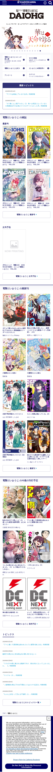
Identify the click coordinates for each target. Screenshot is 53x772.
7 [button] (28, 51)
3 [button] (17, 51)
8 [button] (30, 51)
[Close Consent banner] (49, 718)
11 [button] (38, 51)
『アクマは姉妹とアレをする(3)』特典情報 (20, 94)
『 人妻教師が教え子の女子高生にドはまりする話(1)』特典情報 (25, 685)
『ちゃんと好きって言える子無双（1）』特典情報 (20, 694)
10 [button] (35, 51)
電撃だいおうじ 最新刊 (26, 468)
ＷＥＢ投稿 (37, 59)
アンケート (8, 75)
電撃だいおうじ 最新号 (26, 214)
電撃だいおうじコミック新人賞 (13, 59)
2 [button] (15, 51)
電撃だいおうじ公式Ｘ (12, 68)
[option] (26, 38)
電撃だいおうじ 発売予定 (26, 624)
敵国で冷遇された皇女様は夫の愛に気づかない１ (20, 654)
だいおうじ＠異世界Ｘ (37, 68)
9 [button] (33, 51)
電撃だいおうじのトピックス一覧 (25, 702)
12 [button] (41, 51)
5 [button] (23, 51)
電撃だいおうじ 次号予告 (26, 276)
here (42, 732)
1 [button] (12, 51)
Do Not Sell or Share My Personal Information (22, 748)
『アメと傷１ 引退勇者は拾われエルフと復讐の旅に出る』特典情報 (26, 644)
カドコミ (37, 75)
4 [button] (20, 51)
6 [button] (25, 51)
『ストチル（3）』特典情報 (12, 675)
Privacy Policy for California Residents (26, 760)
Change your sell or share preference (19, 753)
